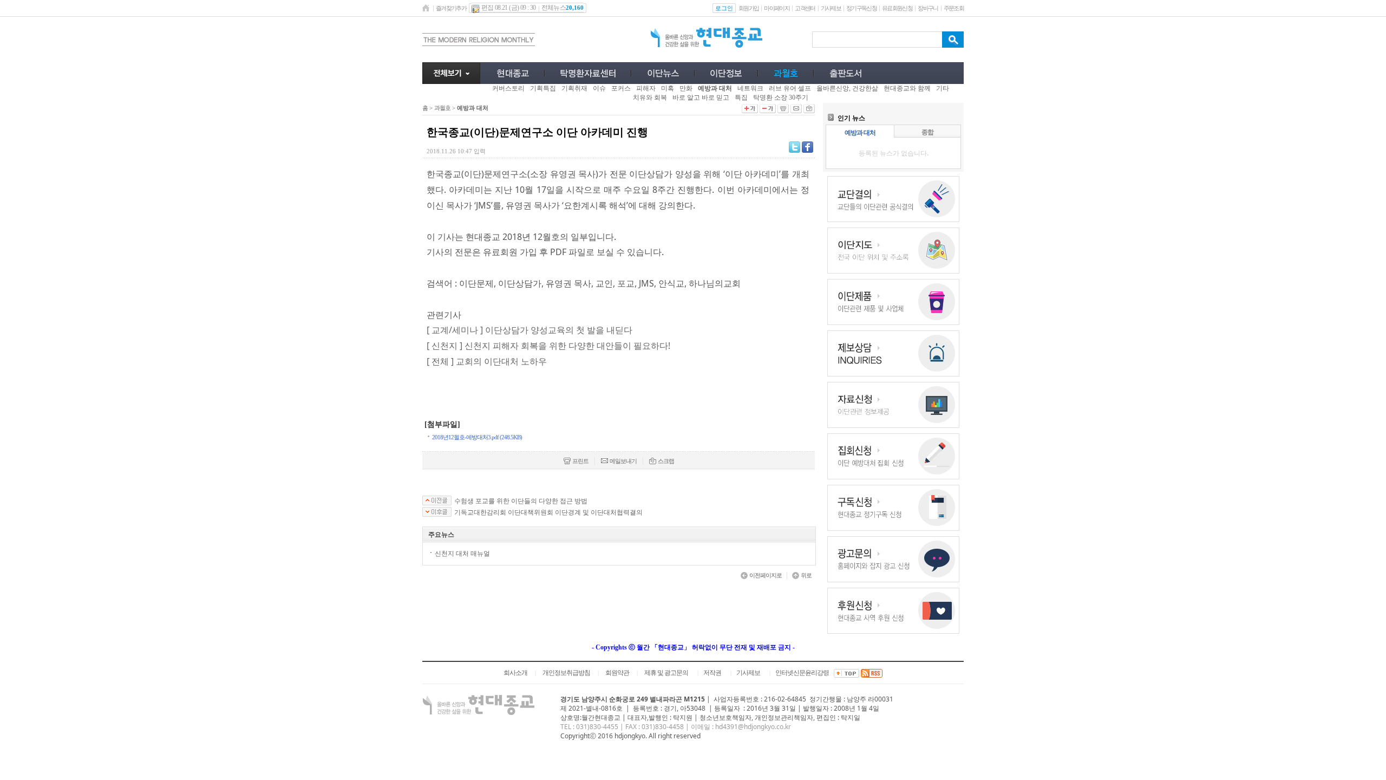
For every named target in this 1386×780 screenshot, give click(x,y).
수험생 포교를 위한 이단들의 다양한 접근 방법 (520, 501)
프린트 (580, 461)
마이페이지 (776, 8)
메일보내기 (623, 461)
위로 (806, 575)
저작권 (712, 673)
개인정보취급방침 (566, 673)
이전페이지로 (765, 575)
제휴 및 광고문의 (666, 673)
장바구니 (928, 8)
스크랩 (666, 461)
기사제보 (831, 8)
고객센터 (805, 8)
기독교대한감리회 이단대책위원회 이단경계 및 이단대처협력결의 (548, 512)
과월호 (442, 108)
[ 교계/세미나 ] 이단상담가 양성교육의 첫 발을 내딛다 (529, 330)
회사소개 (515, 673)
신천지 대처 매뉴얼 (462, 553)
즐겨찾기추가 (451, 8)
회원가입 (748, 8)
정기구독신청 (861, 8)
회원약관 (617, 673)
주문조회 (954, 8)
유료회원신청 (897, 8)
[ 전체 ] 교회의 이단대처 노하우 (487, 361)
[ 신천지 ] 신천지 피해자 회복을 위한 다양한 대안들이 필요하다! (548, 346)
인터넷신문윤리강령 (802, 673)
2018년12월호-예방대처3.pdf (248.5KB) (477, 437)
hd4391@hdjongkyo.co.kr (753, 726)
